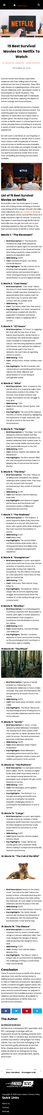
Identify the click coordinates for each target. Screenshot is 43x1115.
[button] (4, 5)
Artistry (36, 63)
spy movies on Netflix (29, 212)
